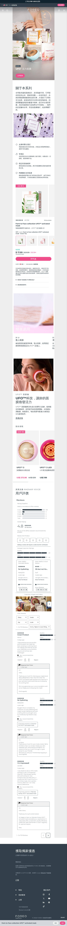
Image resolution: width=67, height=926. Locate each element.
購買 (63, 923)
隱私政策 (43, 873)
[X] (44, 899)
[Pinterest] (49, 902)
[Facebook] (49, 895)
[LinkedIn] (44, 902)
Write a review (47, 220)
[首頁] (33, 10)
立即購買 (20, 75)
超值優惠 (61, 5)
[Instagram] (44, 895)
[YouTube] (49, 899)
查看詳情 (19, 418)
